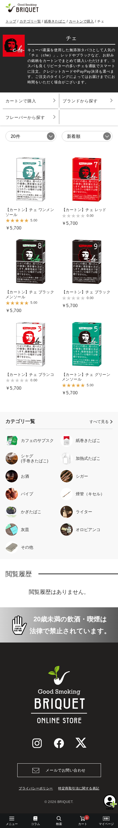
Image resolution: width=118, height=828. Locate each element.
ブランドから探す (80, 101)
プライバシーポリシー (36, 788)
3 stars (17, 220)
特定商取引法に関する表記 (78, 788)
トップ (10, 21)
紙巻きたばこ (55, 21)
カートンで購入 (81, 21)
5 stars (26, 220)
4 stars (21, 220)
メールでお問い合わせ (66, 770)
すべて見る (99, 421)
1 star (7, 220)
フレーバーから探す (25, 117)
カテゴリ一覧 (30, 21)
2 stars (12, 220)
